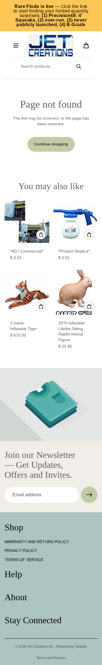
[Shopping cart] (86, 45)
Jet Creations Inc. (40, 647)
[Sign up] (89, 495)
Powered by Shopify (71, 647)
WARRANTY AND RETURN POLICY (37, 541)
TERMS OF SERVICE (24, 559)
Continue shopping (51, 144)
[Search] (79, 66)
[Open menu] (16, 45)
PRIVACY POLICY (21, 551)
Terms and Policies (51, 658)
